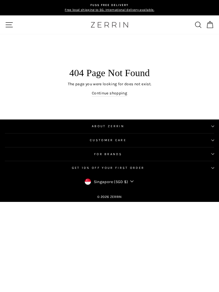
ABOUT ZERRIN (108, 126)
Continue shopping (109, 93)
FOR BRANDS (108, 154)
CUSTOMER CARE (108, 140)
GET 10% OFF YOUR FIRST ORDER (108, 168)
